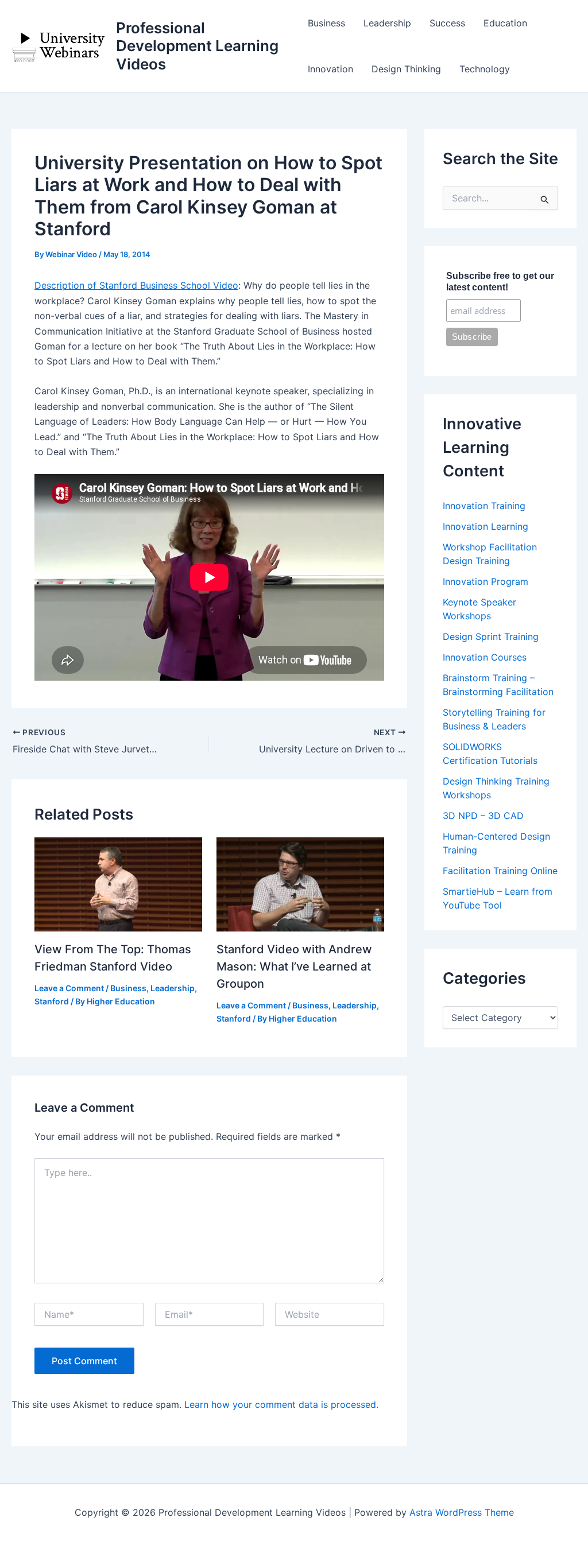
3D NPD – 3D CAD (483, 815)
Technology (484, 69)
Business (326, 23)
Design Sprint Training (491, 636)
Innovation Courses (485, 657)
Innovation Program (485, 581)
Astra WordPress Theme (461, 1512)
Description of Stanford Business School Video (136, 285)
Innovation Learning (485, 526)
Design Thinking (406, 69)
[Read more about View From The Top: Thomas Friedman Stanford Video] (118, 884)
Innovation (330, 69)
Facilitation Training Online (500, 870)
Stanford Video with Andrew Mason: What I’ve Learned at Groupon (294, 966)
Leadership (387, 23)
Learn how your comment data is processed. (281, 1404)
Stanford (51, 1001)
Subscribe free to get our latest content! (500, 281)
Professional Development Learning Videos (197, 45)
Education (505, 23)
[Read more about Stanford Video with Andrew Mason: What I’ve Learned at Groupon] (300, 884)
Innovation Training (484, 505)
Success (447, 23)
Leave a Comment (69, 988)
